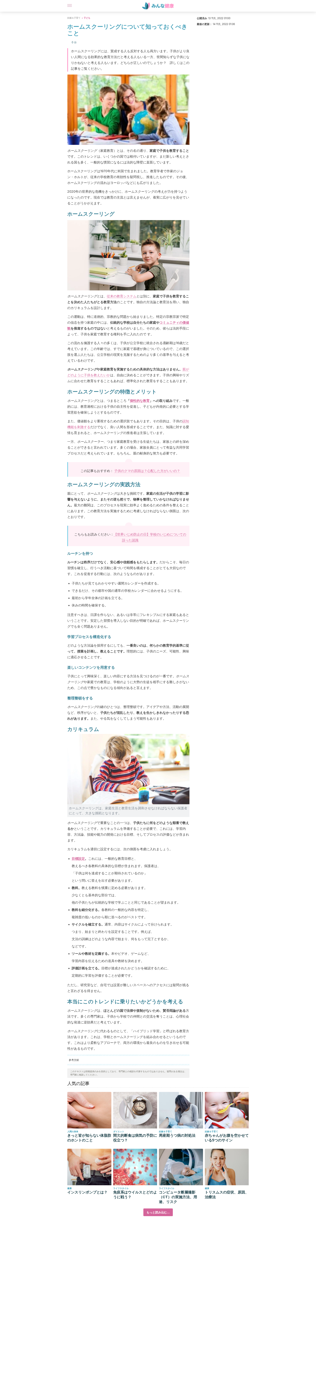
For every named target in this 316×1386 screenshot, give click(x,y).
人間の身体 (72, 1131)
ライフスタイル (121, 1188)
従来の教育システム (121, 296)
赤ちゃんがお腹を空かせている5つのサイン (227, 1137)
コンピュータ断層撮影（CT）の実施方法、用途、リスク (178, 1197)
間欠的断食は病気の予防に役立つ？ (135, 1137)
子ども (87, 17)
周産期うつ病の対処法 (177, 1135)
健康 (69, 1188)
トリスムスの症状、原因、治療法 (227, 1194)
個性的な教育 (140, 401)
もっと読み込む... (158, 1212)
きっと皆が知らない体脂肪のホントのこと (89, 1137)
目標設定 (78, 858)
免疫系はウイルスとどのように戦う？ (135, 1194)
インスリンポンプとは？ (87, 1192)
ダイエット (118, 1131)
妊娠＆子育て (73, 17)
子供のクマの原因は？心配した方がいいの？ (147, 471)
